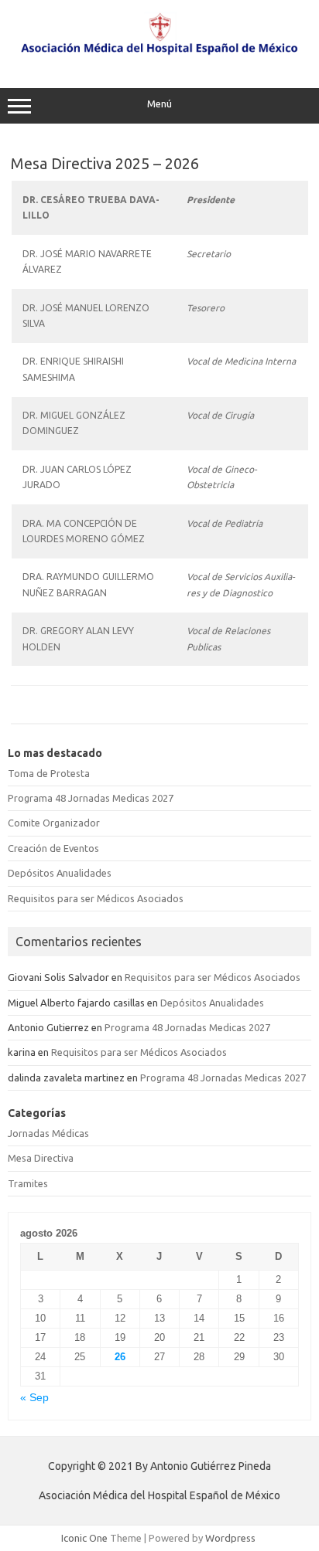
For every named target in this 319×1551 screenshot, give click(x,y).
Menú (159, 104)
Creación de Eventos (53, 848)
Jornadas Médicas (48, 1133)
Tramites (28, 1183)
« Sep (34, 1397)
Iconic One (84, 1537)
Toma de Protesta (49, 773)
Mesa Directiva (41, 1157)
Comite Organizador (54, 822)
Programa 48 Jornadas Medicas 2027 (90, 797)
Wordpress (230, 1537)
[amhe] (159, 55)
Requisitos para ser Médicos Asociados (96, 898)
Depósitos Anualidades (59, 872)
